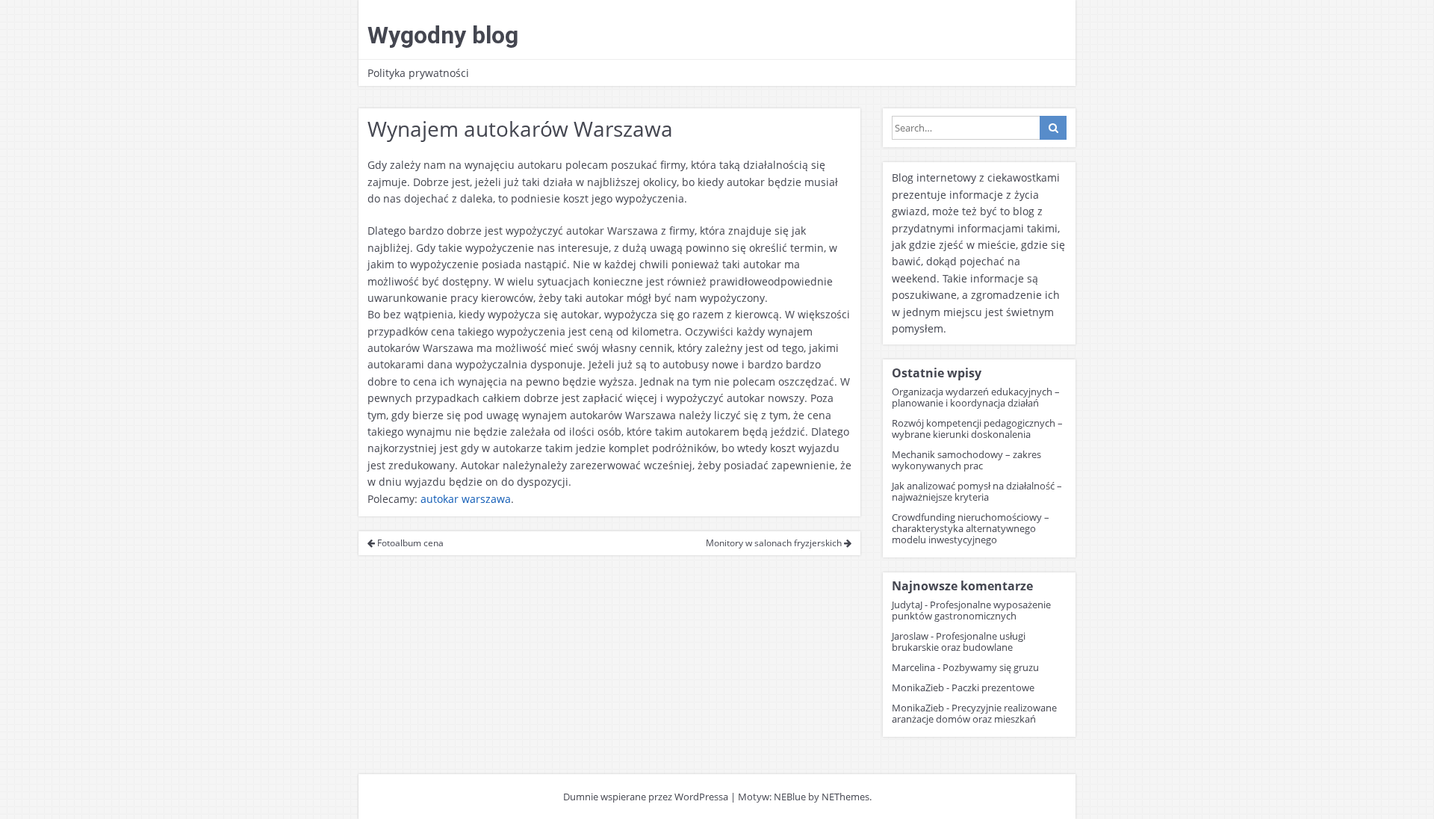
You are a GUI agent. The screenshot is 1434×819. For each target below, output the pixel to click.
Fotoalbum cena (409, 543)
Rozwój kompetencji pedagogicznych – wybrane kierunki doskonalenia (977, 428)
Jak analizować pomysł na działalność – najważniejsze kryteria (977, 491)
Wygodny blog (442, 35)
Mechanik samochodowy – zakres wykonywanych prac (966, 460)
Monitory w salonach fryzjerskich (775, 543)
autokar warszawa (465, 499)
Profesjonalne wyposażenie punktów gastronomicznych (971, 610)
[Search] (1053, 128)
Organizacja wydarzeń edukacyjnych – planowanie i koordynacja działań (976, 397)
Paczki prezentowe (993, 687)
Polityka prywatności (418, 73)
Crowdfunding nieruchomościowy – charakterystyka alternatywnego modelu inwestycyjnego (970, 528)
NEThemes (845, 796)
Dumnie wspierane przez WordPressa (645, 796)
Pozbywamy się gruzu (991, 667)
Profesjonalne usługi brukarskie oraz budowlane (958, 641)
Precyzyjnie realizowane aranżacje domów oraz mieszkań (974, 713)
